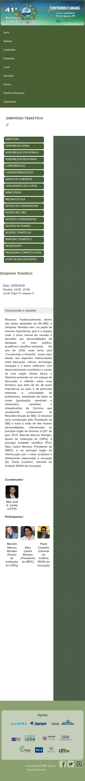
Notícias (8, 41)
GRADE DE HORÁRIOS (18, 179)
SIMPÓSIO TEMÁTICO (18, 239)
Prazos (7, 84)
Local (6, 67)
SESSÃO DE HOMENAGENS (21, 206)
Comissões (10, 50)
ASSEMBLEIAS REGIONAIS (21, 159)
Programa (9, 58)
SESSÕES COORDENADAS (20, 219)
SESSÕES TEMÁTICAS (18, 233)
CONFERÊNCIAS (15, 166)
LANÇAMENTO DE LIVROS (21, 186)
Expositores (10, 101)
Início (6, 32)
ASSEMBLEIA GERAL (17, 146)
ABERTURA (12, 139)
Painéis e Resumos (14, 93)
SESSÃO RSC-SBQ (15, 213)
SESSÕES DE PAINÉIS (17, 226)
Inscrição (8, 75)
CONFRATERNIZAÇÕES (19, 172)
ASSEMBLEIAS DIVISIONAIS (21, 152)
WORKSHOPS (13, 246)
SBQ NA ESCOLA (15, 199)
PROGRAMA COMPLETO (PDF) (23, 253)
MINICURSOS (13, 192)
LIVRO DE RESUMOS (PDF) (21, 259)
